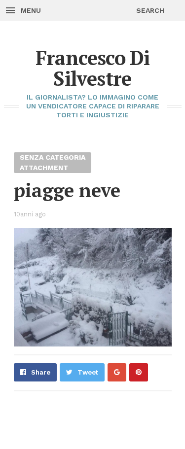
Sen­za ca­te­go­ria (52, 157)
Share (40, 372)
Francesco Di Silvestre (93, 67)
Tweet (87, 372)
